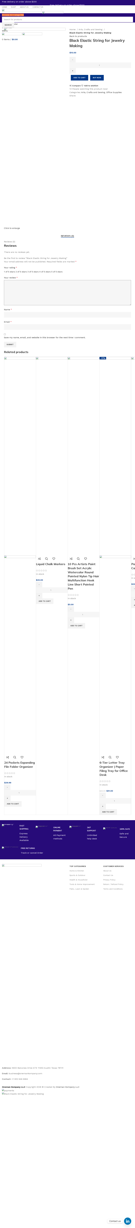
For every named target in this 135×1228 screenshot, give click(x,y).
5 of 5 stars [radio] (56, 271)
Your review (11, 277)
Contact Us (108, 875)
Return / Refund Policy (113, 884)
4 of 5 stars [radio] (45, 271)
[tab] (67, 236)
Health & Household (78, 880)
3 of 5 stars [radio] (33, 271)
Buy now (97, 78)
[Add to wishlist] (22, 757)
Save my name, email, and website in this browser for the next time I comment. (44, 337)
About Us (107, 871)
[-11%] (115, 456)
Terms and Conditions (113, 889)
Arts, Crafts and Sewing (91, 29)
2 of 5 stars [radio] (21, 271)
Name (8, 309)
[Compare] (7, 757)
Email (8, 322)
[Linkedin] (127, 1221)
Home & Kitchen (76, 871)
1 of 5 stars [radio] (9, 271)
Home (72, 29)
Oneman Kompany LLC (67, 1087)
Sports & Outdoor (77, 875)
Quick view (14, 757)
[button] (13, 804)
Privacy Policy (109, 880)
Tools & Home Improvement (82, 884)
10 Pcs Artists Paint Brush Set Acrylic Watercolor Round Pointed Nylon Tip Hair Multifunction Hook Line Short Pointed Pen (83, 576)
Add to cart (79, 78)
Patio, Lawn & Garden (79, 889)
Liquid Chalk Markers (50, 564)
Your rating (10, 267)
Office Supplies (114, 92)
